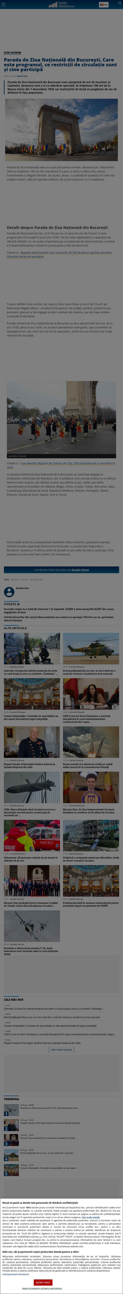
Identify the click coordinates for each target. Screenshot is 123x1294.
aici (40, 1236)
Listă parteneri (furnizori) (15, 1274)
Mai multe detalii (91, 1217)
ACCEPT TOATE (43, 1282)
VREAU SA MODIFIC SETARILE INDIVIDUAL (42, 1288)
